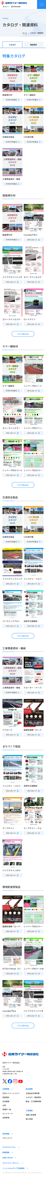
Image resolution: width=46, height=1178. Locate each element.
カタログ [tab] (12, 44)
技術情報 (5, 1133)
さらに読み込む (23, 334)
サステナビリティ (9, 1147)
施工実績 (29, 1119)
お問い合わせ (7, 1157)
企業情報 (5, 1089)
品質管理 (5, 1117)
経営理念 (5, 1097)
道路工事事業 (31, 1115)
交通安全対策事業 (32, 1093)
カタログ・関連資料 (33, 1097)
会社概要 (5, 1101)
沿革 (4, 1105)
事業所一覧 (6, 1109)
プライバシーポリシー (11, 1163)
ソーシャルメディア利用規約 (13, 1168)
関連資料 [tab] (33, 44)
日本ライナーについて (11, 1093)
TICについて (7, 1138)
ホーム (24, 33)
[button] (12, 100)
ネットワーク (7, 1113)
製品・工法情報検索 (33, 1101)
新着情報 (5, 1152)
